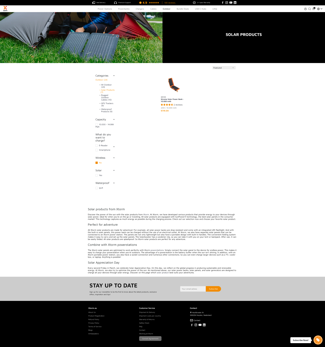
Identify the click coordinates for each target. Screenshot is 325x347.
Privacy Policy (93, 323)
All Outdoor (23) (106, 86)
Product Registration (96, 316)
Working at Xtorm (146, 334)
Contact (142, 330)
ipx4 (101, 188)
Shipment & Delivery (147, 312)
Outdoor (166, 9)
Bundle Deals (183, 9)
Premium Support (124, 2)
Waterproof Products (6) (106, 110)
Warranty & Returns (147, 319)
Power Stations (105, 9)
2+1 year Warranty (203, 2)
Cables (153, 9)
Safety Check (144, 323)
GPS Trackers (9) (107, 104)
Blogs (90, 330)
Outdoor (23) (101, 80)
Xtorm (146, 214)
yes (100, 175)
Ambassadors (93, 334)
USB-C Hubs (200, 9)
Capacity (100, 119)
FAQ (140, 326)
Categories (101, 75)
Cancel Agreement (150, 338)
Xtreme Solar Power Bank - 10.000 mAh (172, 99)
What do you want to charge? (103, 137)
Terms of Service (94, 326)
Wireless (100, 157)
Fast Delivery (100, 2)
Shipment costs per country (150, 316)
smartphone (104, 150)
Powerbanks (123, 9)
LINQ (215, 9)
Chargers (140, 9)
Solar (98, 170)
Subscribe (213, 289)
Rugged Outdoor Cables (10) (106, 97)
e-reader (103, 145)
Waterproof (102, 182)
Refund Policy (93, 319)
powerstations (157, 250)
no (100, 162)
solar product (163, 272)
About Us (92, 312)
